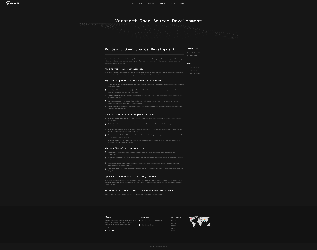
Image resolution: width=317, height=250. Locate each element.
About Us (173, 220)
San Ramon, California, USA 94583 (152, 221)
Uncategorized (192, 56)
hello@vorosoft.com (148, 225)
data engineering (193, 52)
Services (173, 223)
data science (193, 70)
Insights (173, 225)
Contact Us (174, 231)
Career (173, 228)
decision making (195, 73)
